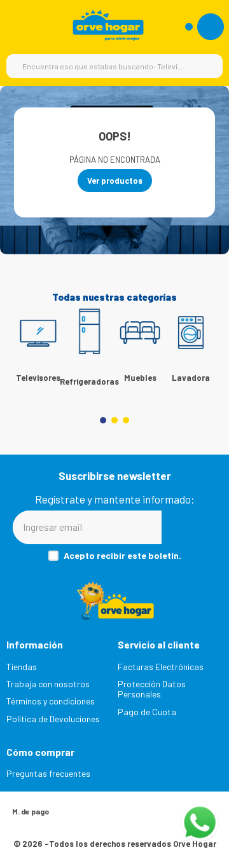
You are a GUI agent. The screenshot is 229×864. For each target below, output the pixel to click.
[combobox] (114, 66)
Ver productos (114, 180)
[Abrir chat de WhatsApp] (200, 823)
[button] (103, 420)
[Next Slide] (200, 347)
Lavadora (191, 378)
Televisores (38, 378)
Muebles (140, 378)
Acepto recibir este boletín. (122, 556)
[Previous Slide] (28, 347)
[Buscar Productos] (206, 66)
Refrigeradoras (89, 381)
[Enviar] (189, 527)
